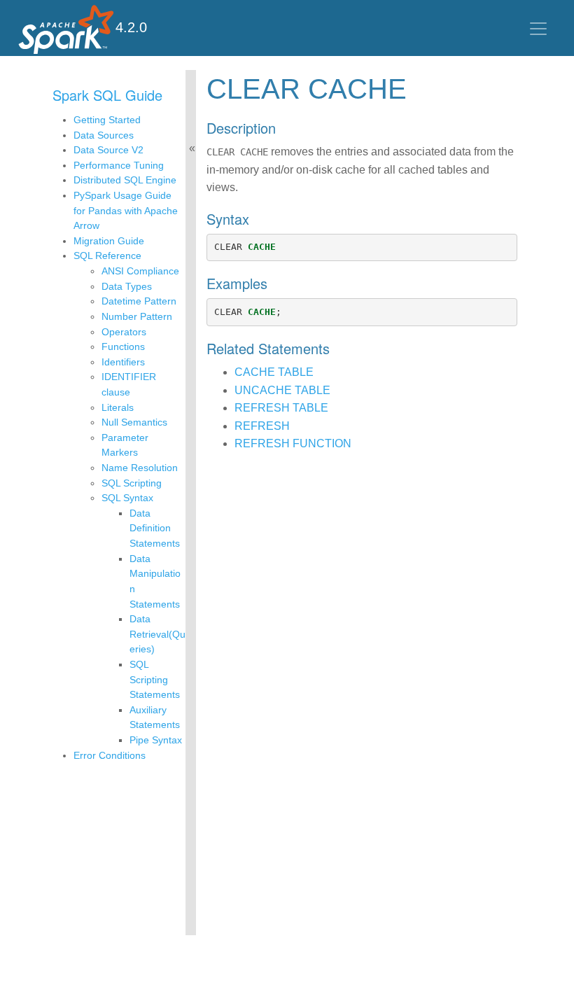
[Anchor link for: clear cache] (421, 86)
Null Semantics (134, 422)
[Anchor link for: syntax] (256, 218)
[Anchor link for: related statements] (337, 348)
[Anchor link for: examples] (274, 283)
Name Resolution (140, 467)
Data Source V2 (109, 149)
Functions (123, 346)
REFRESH (262, 426)
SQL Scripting (132, 483)
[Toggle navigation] (538, 28)
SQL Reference (107, 255)
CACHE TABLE (274, 372)
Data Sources (104, 135)
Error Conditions (110, 755)
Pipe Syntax (156, 740)
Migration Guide (109, 240)
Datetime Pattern (139, 301)
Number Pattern (137, 316)
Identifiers (123, 362)
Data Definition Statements (155, 528)
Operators (124, 331)
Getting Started (107, 119)
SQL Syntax (127, 497)
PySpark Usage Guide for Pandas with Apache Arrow (126, 210)
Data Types (127, 286)
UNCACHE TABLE (282, 390)
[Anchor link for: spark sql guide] (169, 95)
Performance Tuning (119, 165)
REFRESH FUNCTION (292, 443)
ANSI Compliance (140, 270)
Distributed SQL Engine (125, 180)
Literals (118, 407)
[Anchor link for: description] (283, 127)
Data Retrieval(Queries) (158, 633)
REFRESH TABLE (281, 408)
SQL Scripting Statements (155, 679)
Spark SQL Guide (107, 95)
